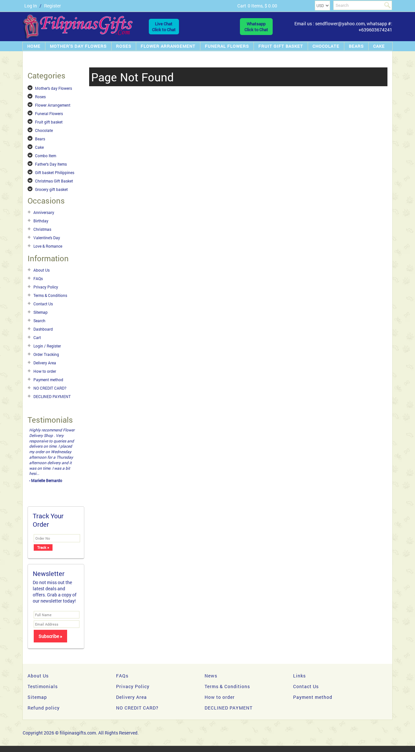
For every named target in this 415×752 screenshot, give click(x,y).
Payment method (48, 379)
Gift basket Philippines (54, 172)
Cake (379, 46)
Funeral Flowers (227, 46)
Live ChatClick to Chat (164, 26)
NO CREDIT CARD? (49, 388)
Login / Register (47, 345)
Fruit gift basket (280, 46)
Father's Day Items (51, 164)
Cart (37, 337)
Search (39, 320)
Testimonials (43, 659)
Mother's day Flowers (78, 46)
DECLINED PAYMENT (52, 396)
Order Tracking (46, 354)
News (211, 648)
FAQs (38, 278)
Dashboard (43, 329)
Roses (123, 46)
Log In (30, 6)
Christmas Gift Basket (54, 180)
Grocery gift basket (51, 189)
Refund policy (44, 680)
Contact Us (43, 303)
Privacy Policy (45, 286)
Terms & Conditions (50, 295)
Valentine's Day (46, 237)
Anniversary (43, 212)
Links (299, 648)
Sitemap (40, 312)
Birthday (40, 220)
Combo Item (45, 155)
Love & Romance (47, 246)
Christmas (42, 229)
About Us (41, 270)
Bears (356, 46)
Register (52, 6)
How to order (44, 371)
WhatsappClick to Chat (256, 26)
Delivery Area (44, 362)
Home (34, 46)
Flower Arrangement (168, 46)
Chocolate (326, 46)
